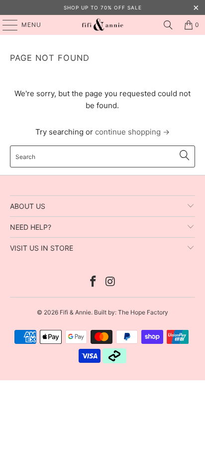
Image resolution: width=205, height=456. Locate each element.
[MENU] (5, 25)
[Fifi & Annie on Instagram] (110, 282)
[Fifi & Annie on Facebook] (93, 282)
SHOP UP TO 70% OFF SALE (103, 7)
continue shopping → (132, 132)
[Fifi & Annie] (102, 25)
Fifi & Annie (75, 312)
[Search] (168, 25)
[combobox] (102, 156)
